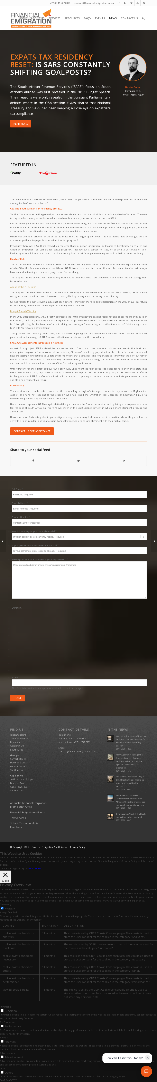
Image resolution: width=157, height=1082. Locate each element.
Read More (35, 868)
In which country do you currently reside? (34, 531)
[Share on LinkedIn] (124, 461)
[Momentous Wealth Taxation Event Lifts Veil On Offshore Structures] (154, 541)
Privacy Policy (77, 846)
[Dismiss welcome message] (147, 1057)
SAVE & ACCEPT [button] (8, 1080)
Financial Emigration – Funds (27, 812)
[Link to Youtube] (137, 3)
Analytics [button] (5, 1037)
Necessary (10, 908)
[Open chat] (146, 1071)
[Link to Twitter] (131, 3)
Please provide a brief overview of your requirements (40, 559)
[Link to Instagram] (144, 3)
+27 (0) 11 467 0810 (60, 2)
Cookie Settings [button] (8, 868)
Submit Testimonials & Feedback (24, 825)
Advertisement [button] (8, 1052)
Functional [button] (5, 1006)
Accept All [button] (23, 868)
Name (15, 677)
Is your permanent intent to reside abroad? (35, 545)
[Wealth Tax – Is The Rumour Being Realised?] (3, 541)
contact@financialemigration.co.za (94, 2)
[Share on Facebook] (33, 461)
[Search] (143, 18)
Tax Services (18, 818)
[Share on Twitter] (78, 461)
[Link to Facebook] (119, 3)
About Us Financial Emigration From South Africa (28, 804)
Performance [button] (7, 1022)
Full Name (17, 489)
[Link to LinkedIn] (125, 3)
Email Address (20, 503)
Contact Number (21, 517)
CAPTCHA (16, 607)
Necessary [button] (5, 904)
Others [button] (4, 1068)
